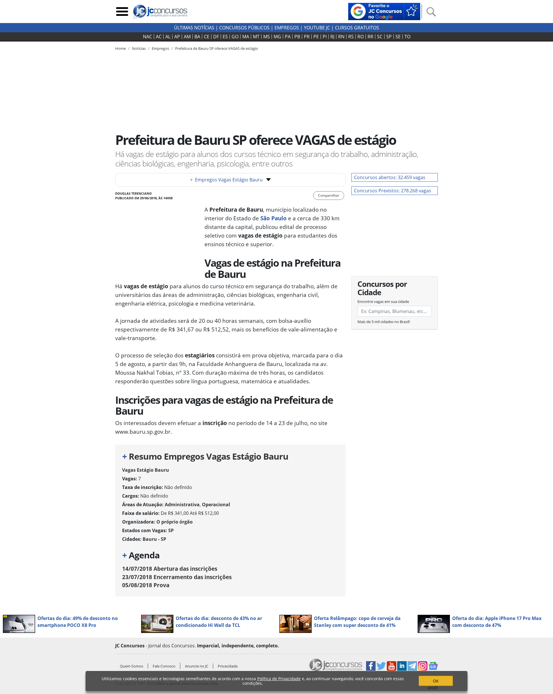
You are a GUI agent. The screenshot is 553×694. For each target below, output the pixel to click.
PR (307, 36)
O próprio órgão (174, 522)
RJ (332, 36)
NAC (147, 36)
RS (351, 36)
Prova (145, 585)
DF (216, 36)
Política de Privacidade (279, 678)
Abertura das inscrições (169, 568)
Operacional (216, 504)
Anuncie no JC (196, 666)
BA (197, 36)
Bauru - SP (154, 539)
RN (341, 36)
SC (379, 36)
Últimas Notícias (194, 27)
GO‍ (235, 36)
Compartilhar (328, 195)
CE (206, 36)
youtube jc (317, 27)
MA (245, 36)
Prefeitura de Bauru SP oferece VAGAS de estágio (216, 48)
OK (436, 681)
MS (266, 36)
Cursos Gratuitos (357, 27)
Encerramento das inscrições (177, 577)
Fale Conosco (164, 666)
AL (168, 36)
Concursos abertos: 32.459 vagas (389, 177)
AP (177, 36)
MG (277, 36)
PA (288, 36)
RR (370, 36)
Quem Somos (131, 666)
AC (159, 36)
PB (297, 36)
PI (325, 36)
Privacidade (228, 666)
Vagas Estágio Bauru (145, 470)
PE (316, 36)
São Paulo (273, 218)
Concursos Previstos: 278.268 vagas (392, 190)
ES (225, 36)
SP (389, 36)
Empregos (286, 27)
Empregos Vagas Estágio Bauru (226, 180)
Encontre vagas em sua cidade (383, 301)
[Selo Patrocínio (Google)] (384, 11)
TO (407, 36)
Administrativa (182, 504)
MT (256, 36)
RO (360, 36)
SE (398, 36)
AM (187, 36)
